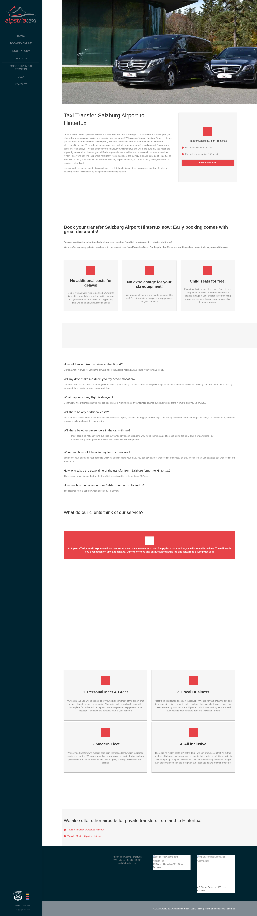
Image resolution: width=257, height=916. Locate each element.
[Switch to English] (27, 897)
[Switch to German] (27, 894)
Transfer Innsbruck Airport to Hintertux (85, 829)
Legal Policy (197, 908)
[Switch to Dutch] (27, 899)
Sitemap (231, 908)
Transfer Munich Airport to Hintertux (84, 836)
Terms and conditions (214, 908)
